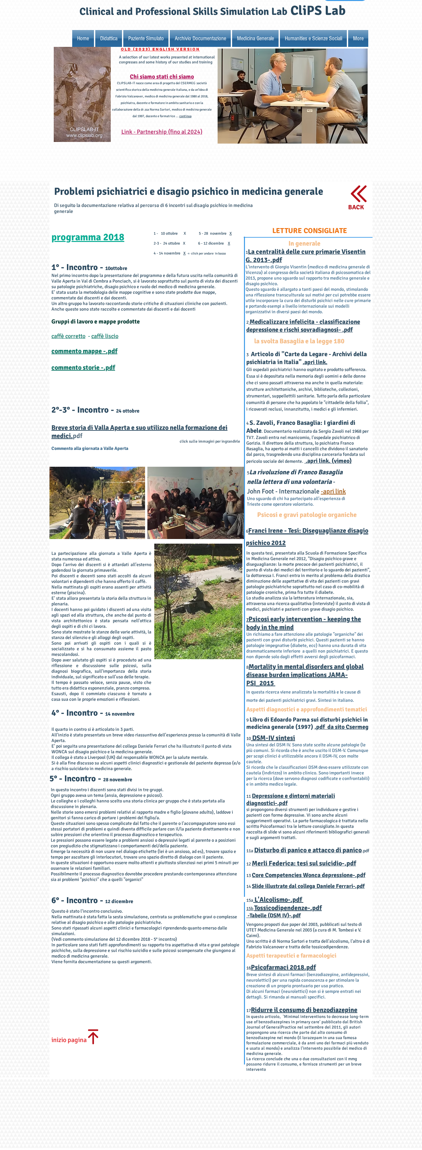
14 (249, 886)
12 (249, 864)
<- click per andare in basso (207, 253)
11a (250, 851)
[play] (357, 133)
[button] (293, 96)
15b (250, 908)
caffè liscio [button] (104, 336)
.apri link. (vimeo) (328, 460)
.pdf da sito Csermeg (342, 726)
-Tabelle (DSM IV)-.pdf (273, 915)
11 (249, 796)
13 (249, 875)
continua (185, 116)
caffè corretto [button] (68, 336)
